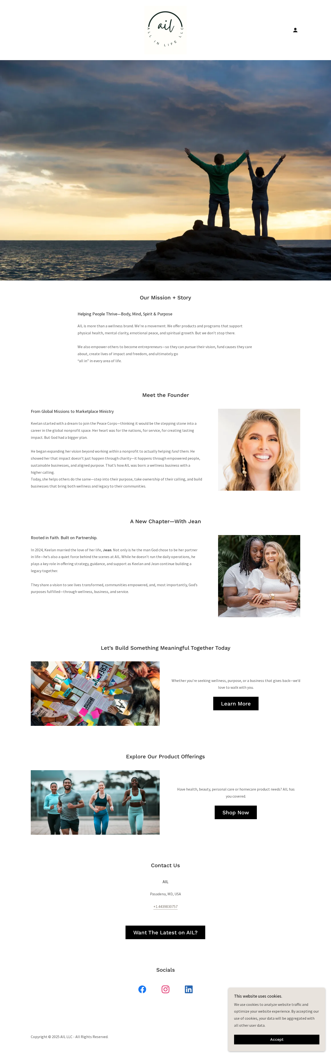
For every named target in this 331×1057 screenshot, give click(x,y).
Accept (277, 1039)
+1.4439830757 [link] (165, 906)
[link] (165, 29)
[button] (295, 30)
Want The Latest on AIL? (165, 932)
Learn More (236, 704)
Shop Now (235, 812)
